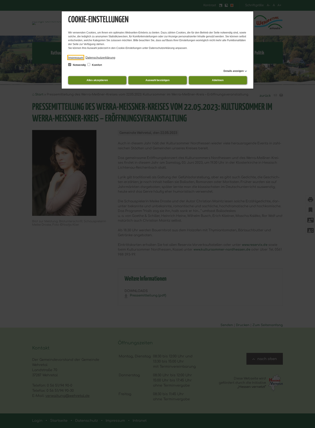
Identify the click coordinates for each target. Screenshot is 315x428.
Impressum (75, 57)
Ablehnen (218, 80)
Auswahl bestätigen (158, 80)
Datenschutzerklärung (100, 57)
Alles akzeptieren (97, 80)
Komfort (96, 65)
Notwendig (79, 65)
